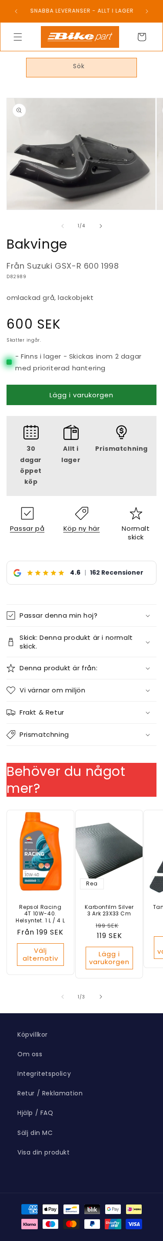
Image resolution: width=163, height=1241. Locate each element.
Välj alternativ (40, 954)
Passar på (27, 528)
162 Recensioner (116, 572)
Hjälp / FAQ (35, 1112)
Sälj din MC (35, 1132)
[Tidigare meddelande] (16, 11)
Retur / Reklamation (50, 1093)
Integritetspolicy (44, 1073)
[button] (17, 37)
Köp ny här (81, 528)
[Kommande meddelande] (146, 11)
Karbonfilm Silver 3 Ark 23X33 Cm (109, 910)
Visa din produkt (43, 1152)
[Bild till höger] (100, 226)
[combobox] (81, 67)
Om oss (30, 1054)
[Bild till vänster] (62, 226)
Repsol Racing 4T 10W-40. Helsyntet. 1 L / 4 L (40, 914)
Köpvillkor (32, 1034)
